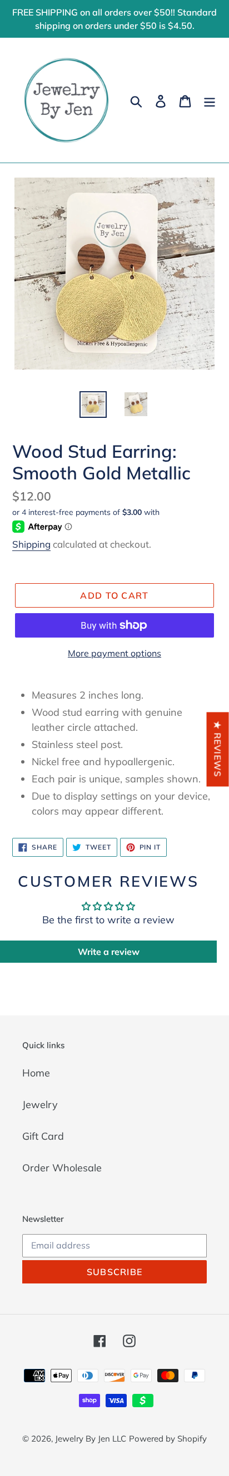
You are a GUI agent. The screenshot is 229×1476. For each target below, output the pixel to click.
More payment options (114, 653)
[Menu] (209, 100)
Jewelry (40, 1104)
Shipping (31, 544)
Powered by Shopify (168, 1438)
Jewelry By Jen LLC (90, 1438)
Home (36, 1072)
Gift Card (43, 1136)
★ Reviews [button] (217, 749)
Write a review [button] (109, 951)
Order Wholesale (62, 1167)
